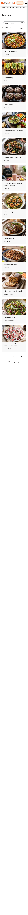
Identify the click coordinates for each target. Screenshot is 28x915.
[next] (21, 356)
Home (3, 7)
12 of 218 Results (6, 28)
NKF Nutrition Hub (12, 7)
